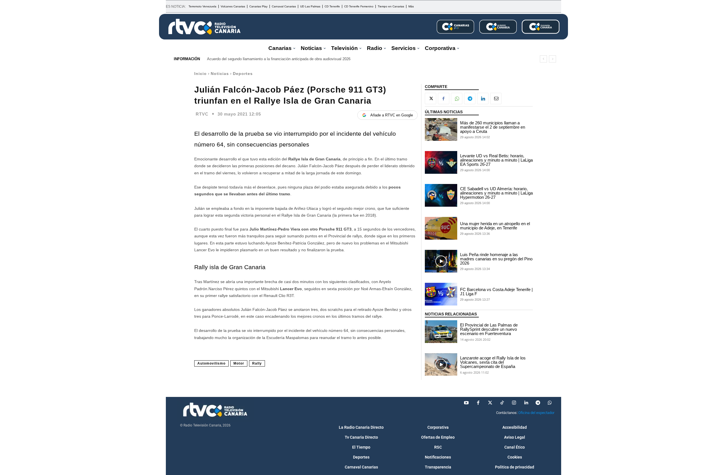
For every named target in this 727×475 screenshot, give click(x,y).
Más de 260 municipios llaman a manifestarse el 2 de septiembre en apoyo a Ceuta (492, 127)
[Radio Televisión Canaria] (204, 26)
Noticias (220, 73)
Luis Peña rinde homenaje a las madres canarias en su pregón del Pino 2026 (496, 258)
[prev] (543, 58)
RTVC (202, 114)
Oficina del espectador (536, 413)
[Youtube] (466, 402)
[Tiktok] (502, 402)
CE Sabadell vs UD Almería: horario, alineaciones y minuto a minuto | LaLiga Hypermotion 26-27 (496, 193)
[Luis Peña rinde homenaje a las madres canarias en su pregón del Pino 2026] (441, 261)
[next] (552, 58)
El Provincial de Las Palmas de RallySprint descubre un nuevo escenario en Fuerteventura (489, 329)
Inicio (200, 73)
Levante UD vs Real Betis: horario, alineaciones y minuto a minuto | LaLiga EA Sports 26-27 (496, 160)
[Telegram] (469, 98)
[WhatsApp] (456, 98)
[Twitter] (490, 402)
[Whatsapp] (549, 402)
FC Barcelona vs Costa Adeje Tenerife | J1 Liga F (496, 291)
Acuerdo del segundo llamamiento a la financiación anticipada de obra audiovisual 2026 (278, 59)
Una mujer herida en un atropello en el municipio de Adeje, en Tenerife (495, 225)
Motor (238, 363)
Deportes (243, 73)
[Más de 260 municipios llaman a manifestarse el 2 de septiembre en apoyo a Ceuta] (441, 129)
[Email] (496, 98)
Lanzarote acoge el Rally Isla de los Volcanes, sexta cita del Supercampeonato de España (493, 362)
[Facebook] (443, 98)
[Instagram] (514, 402)
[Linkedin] (482, 98)
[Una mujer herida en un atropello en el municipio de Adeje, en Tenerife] (441, 228)
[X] (430, 98)
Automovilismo (211, 363)
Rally (257, 363)
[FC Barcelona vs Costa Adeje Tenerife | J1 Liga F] (441, 294)
